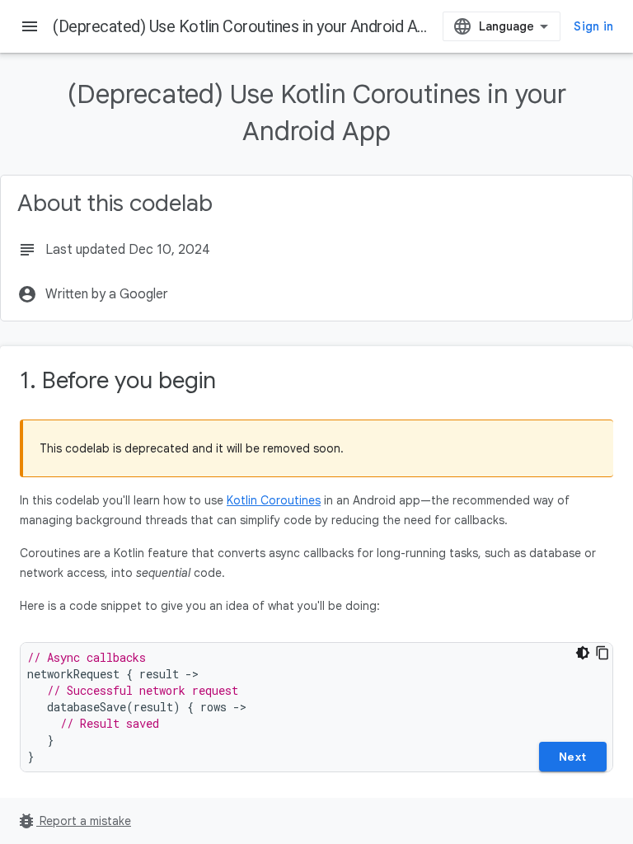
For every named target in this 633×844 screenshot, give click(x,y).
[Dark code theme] (583, 653)
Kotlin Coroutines (274, 500)
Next (573, 756)
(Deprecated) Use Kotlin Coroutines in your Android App (243, 26)
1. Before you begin (118, 380)
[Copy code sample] (602, 653)
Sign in (593, 26)
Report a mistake (73, 821)
